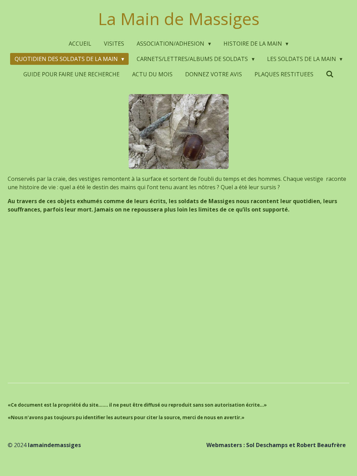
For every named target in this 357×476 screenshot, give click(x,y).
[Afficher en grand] (179, 131)
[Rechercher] (329, 73)
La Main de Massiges (178, 18)
